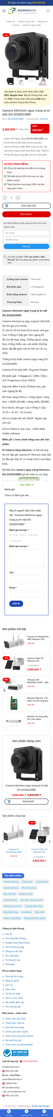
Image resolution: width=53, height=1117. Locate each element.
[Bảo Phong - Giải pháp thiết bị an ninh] (23, 11)
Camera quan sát (26, 21)
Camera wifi (27, 882)
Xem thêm (25, 484)
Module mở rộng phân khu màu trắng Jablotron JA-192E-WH (38, 719)
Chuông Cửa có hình (12, 906)
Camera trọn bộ (10, 900)
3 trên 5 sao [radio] (23, 535)
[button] (4, 11)
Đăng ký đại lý (12, 980)
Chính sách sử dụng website (19, 1044)
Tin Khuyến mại (12, 960)
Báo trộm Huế (9, 894)
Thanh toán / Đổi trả (14, 1023)
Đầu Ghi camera (29, 888)
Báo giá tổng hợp (13, 1040)
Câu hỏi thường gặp (14, 947)
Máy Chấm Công (11, 912)
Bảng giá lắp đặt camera (34, 918)
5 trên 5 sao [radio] (15, 541)
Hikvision (44, 119)
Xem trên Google (41, 1106)
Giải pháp (9, 964)
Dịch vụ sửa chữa (14, 998)
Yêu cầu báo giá (13, 1006)
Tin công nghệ (12, 955)
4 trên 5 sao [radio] (32, 535)
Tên (12, 572)
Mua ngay (26, 214)
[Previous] (7, 56)
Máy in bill (39, 912)
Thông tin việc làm (14, 951)
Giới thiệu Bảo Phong (15, 938)
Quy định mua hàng (14, 1027)
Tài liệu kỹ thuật (12, 993)
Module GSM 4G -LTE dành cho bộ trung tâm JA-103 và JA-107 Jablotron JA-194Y (37, 702)
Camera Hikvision (11, 882)
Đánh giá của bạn (19, 530)
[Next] (46, 56)
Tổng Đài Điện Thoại (33, 906)
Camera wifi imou (11, 888)
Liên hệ (8, 934)
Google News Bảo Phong (17, 942)
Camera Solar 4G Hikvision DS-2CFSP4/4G (35, 661)
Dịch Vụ (9, 985)
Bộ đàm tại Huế (25, 894)
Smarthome (27, 912)
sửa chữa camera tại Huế (31, 900)
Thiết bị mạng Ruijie (12, 918)
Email (12, 587)
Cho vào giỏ (28, 205)
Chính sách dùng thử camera (19, 1036)
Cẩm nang (10, 989)
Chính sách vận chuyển (16, 1031)
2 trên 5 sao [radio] (15, 535)
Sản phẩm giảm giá (14, 1002)
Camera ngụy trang (32, 25)
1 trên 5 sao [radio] (10, 535)
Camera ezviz (42, 882)
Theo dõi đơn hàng (14, 976)
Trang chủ (10, 21)
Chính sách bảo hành (15, 1018)
